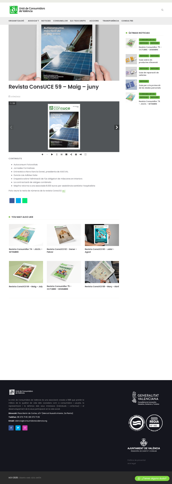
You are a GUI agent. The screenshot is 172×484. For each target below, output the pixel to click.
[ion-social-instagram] (24, 427)
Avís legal (132, 463)
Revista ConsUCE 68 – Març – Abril (102, 286)
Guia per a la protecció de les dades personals (150, 86)
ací (63, 190)
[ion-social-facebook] (11, 427)
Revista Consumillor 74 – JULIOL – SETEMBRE (149, 102)
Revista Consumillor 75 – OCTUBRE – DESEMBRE (59, 287)
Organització (16, 21)
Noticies (46, 21)
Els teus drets (78, 21)
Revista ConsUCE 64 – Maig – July (26, 286)
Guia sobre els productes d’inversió (148, 61)
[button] (152, 478)
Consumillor (60, 21)
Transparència (111, 21)
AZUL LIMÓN (36, 477)
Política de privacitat (137, 460)
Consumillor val (147, 40)
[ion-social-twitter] (18, 427)
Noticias (144, 43)
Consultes (127, 21)
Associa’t (33, 21)
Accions (94, 21)
